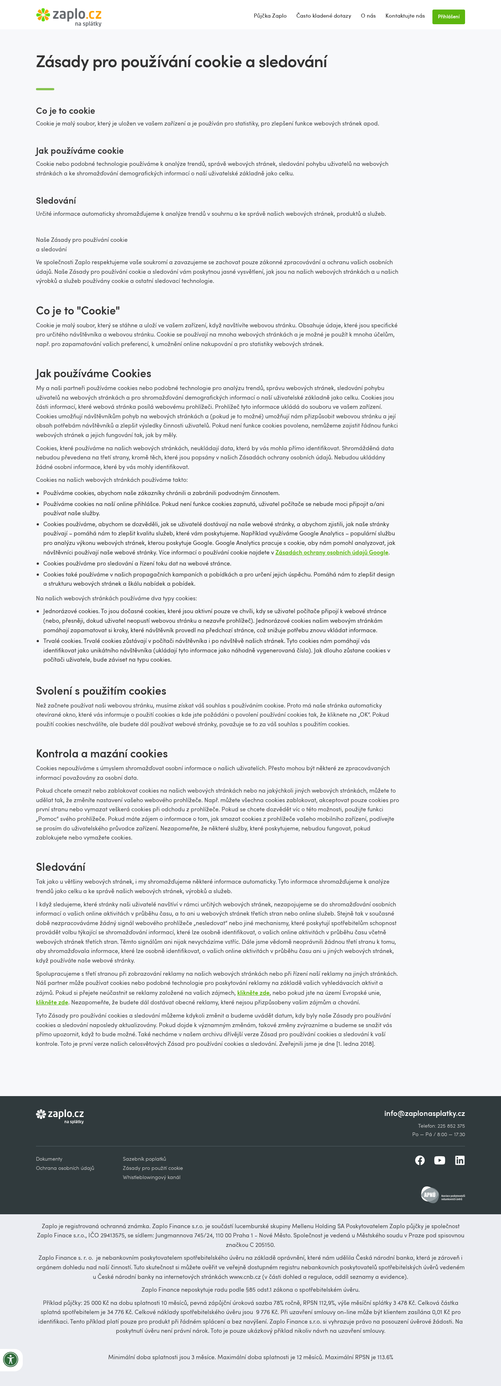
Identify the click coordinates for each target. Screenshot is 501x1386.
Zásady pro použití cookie (153, 1167)
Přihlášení (449, 16)
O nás (368, 15)
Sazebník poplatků (144, 1158)
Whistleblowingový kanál (151, 1177)
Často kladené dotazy (323, 15)
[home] (69, 14)
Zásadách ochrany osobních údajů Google (331, 552)
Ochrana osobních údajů (65, 1167)
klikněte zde (253, 992)
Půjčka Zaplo (270, 15)
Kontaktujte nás (405, 15)
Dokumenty (49, 1158)
